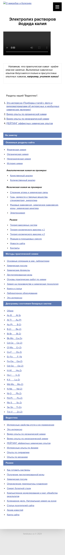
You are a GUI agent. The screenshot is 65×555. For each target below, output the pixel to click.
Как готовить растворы (18, 470)
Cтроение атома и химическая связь (29, 192)
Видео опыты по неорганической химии (27, 118)
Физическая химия (16, 149)
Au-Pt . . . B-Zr (14, 324)
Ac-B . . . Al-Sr (14, 315)
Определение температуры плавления (27, 483)
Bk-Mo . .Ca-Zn (14, 338)
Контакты (15, 248)
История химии (15, 163)
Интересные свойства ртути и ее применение (30, 424)
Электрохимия (17, 213)
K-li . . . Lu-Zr (13, 379)
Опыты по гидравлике (18, 452)
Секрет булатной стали (19, 488)
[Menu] (57, 6)
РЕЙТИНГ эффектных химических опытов (29, 123)
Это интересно (14, 297)
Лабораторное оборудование (22, 293)
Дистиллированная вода (19, 274)
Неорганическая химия (19, 158)
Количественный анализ (22, 180)
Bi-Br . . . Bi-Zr (14, 333)
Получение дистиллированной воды (25, 474)
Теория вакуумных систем (23, 225)
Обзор (10, 310)
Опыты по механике (17, 457)
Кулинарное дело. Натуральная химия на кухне (31, 501)
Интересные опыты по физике (22, 447)
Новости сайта (17, 243)
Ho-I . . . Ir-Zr (13, 375)
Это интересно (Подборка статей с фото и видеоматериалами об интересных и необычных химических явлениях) (32, 106)
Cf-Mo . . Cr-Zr (14, 347)
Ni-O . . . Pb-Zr (14, 393)
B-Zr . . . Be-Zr (14, 329)
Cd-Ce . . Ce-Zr (14, 343)
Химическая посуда (17, 265)
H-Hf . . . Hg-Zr (14, 370)
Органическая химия (18, 154)
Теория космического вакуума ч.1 (27, 229)
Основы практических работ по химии (26, 279)
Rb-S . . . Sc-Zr (14, 402)
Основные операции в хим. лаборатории (28, 261)
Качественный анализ (21, 175)
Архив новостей (15, 510)
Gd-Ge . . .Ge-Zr (15, 366)
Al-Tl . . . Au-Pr (14, 320)
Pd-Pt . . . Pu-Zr (15, 398)
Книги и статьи (14, 288)
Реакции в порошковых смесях (26, 238)
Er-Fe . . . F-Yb (14, 356)
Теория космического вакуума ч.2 (27, 234)
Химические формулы (18, 270)
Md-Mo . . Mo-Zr (15, 384)
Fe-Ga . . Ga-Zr (15, 361)
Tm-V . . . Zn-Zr (15, 412)
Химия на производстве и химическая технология (33, 284)
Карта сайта (13, 514)
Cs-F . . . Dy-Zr (14, 352)
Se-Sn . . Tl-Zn (14, 407)
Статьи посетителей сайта (20, 505)
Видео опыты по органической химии (26, 114)
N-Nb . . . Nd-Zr (14, 389)
